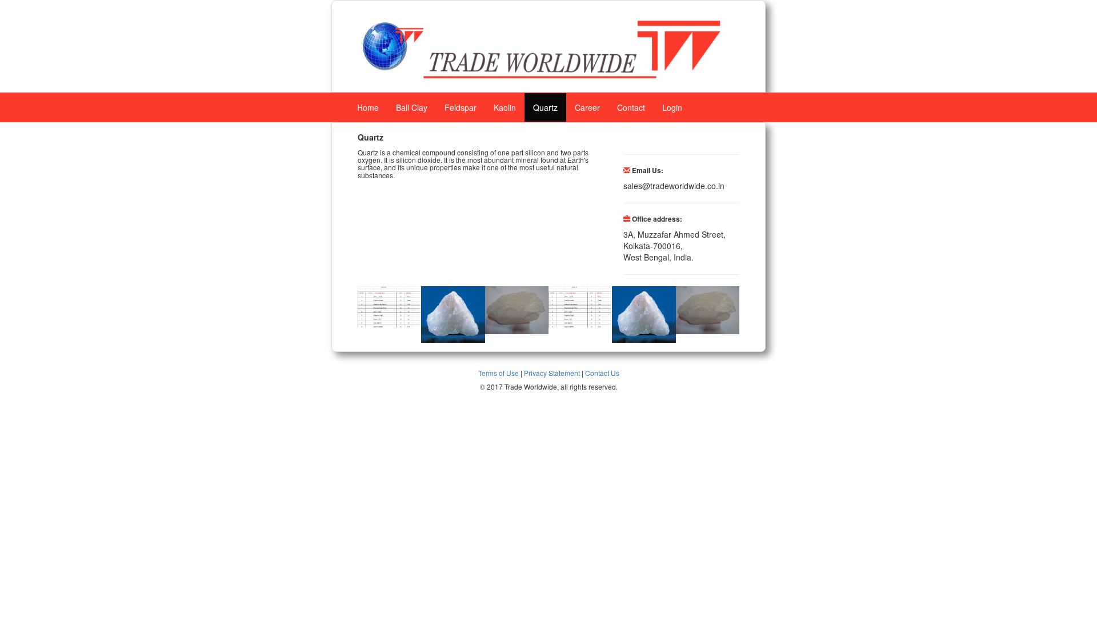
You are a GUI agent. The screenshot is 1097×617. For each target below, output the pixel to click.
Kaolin (505, 107)
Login (672, 107)
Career (587, 107)
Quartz (545, 107)
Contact (631, 107)
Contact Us (602, 373)
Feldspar (461, 107)
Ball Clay (411, 107)
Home (368, 107)
